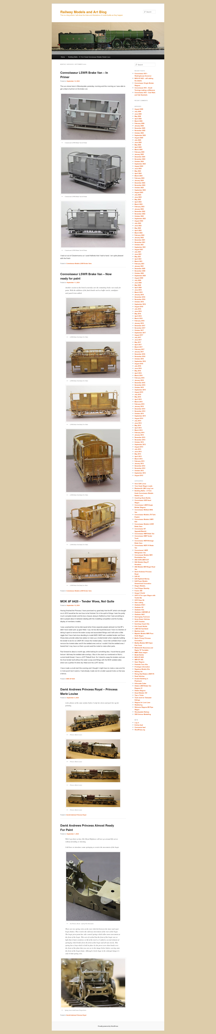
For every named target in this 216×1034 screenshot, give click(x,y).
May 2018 (138, 314)
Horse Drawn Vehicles (142, 619)
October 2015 (139, 387)
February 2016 (139, 378)
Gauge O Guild (140, 593)
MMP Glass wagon (141, 652)
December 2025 (140, 128)
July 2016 (138, 366)
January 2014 (139, 435)
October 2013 (139, 442)
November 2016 (140, 356)
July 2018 (138, 309)
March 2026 (138, 121)
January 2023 (139, 209)
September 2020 (140, 275)
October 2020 (139, 273)
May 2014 (138, 425)
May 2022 (138, 228)
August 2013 (139, 447)
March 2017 (138, 347)
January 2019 (139, 294)
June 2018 (138, 311)
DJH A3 (137, 576)
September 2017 (140, 333)
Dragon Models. (140, 586)
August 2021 (139, 249)
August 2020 (139, 278)
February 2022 (139, 235)
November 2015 (140, 385)
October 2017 (139, 330)
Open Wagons (139, 662)
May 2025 (138, 145)
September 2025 (140, 135)
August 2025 (139, 138)
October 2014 (139, 413)
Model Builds (139, 655)
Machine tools (139, 631)
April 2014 (138, 428)
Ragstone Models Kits (142, 669)
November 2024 (140, 159)
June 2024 (138, 168)
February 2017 (139, 349)
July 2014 (138, 421)
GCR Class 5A (139, 600)
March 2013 (138, 459)
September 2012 (140, 473)
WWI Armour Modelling (143, 714)
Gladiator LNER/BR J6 (142, 612)
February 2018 (139, 321)
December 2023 (140, 183)
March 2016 (138, 375)
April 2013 (138, 456)
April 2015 (138, 399)
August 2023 (139, 192)
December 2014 (140, 409)
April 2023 (138, 202)
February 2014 (139, 432)
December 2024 (140, 157)
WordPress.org (140, 730)
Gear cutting (139, 602)
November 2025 (140, 130)
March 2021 (138, 261)
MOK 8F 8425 (70, 679)
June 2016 (138, 368)
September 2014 (140, 416)
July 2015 (138, 394)
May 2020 (138, 285)
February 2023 (139, 206)
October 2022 (139, 216)
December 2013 (140, 437)
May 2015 (138, 397)
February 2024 (139, 178)
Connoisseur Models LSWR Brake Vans (79, 263)
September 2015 (140, 390)
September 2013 (140, 444)
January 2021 (139, 266)
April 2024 (138, 173)
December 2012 (140, 466)
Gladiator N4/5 (139, 614)
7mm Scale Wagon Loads (143, 486)
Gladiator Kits (139, 610)
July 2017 (138, 337)
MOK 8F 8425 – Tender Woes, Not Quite (87, 601)
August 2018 (139, 306)
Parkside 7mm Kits (141, 664)
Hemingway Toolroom (142, 617)
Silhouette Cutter (140, 683)
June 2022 (138, 225)
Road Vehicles (139, 676)
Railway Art (138, 671)
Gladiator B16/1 (140, 605)
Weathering (138, 705)
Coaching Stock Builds (143, 498)
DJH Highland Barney (142, 579)
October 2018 (139, 302)
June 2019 (138, 290)
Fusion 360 (138, 591)
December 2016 (140, 354)
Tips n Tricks (139, 695)
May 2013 (138, 454)
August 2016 (139, 363)
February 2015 (139, 404)
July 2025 (138, 140)
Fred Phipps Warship (142, 588)
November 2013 (140, 440)
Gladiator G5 (139, 607)
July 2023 (138, 195)
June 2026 (138, 114)
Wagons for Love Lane (142, 702)
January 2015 (139, 406)
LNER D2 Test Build (141, 629)
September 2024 (140, 164)
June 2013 (138, 451)
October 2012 (139, 470)
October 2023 (139, 187)
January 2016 (139, 380)
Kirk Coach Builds (141, 626)
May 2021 (138, 256)
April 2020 (138, 287)
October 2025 (139, 133)
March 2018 (138, 318)
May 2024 (138, 171)
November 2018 (140, 299)
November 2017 (140, 328)
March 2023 (138, 204)
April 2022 (138, 230)
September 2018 (140, 304)
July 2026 (138, 111)
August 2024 (139, 166)
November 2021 (140, 242)
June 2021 (138, 254)
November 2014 (140, 411)
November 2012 (140, 468)
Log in (137, 722)
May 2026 (138, 116)
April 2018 (138, 316)
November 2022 (140, 214)
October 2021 (139, 244)
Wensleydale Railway (142, 712)
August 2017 (139, 335)
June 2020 (138, 283)
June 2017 (138, 340)
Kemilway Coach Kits (142, 624)
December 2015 (140, 383)
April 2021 (138, 259)
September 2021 (140, 247)
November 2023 (140, 185)
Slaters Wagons (140, 690)
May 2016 (138, 371)
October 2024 (139, 161)
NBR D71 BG (139, 659)
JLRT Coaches (140, 621)
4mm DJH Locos (140, 483)
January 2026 (139, 126)
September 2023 (140, 190)
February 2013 (139, 461)
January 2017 (139, 352)
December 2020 (140, 268)
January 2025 (139, 154)
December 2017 (140, 325)
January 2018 (139, 323)
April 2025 (138, 147)
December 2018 (140, 297)
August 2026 (139, 109)
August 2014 (139, 418)
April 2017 (138, 344)
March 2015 (138, 402)
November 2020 (140, 271)
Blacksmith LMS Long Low (144, 488)
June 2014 (138, 423)
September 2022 (140, 218)
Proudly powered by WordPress (108, 1026)
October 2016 (139, 359)
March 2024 (138, 176)
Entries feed (139, 725)
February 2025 (139, 152)
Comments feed (140, 727)
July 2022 (138, 223)
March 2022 (138, 233)
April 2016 (138, 373)
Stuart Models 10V (141, 693)
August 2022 (139, 221)
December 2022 (140, 211)
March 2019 (138, 292)
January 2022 (139, 237)
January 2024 (139, 180)
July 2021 (138, 252)
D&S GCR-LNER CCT (142, 560)
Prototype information (142, 667)
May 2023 (138, 199)
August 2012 (139, 475)
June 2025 (138, 142)
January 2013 (139, 463)
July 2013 (138, 449)
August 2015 (139, 392)
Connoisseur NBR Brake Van (144, 533)
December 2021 (140, 240)
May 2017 (138, 342)
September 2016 (140, 361)
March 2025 (138, 149)
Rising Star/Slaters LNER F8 (144, 674)
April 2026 (138, 119)
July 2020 (138, 280)
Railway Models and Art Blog (83, 11)
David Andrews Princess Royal (76, 815)
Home (63, 57)
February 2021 (139, 264)
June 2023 (138, 197)
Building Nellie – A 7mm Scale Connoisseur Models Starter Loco (89, 57)
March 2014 (138, 430)
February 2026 (139, 123)
